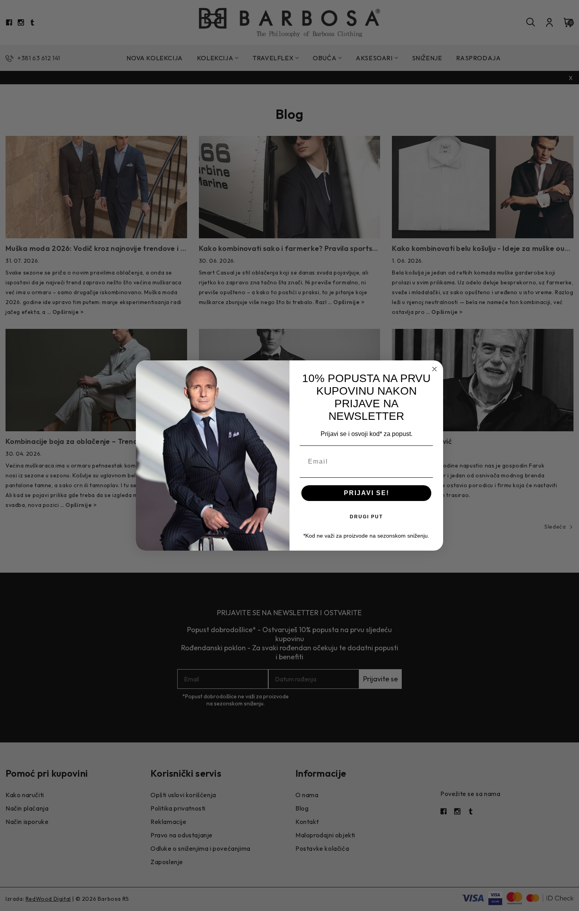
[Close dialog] (434, 369)
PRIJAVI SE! (366, 493)
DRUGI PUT (366, 517)
